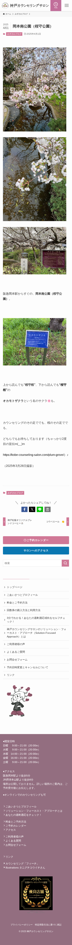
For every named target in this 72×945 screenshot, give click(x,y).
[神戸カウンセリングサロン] (25, 5)
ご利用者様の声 (16, 644)
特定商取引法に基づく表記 (48, 924)
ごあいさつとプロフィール (22, 594)
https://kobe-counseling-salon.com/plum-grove (33, 454)
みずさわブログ (14, 34)
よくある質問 (13, 840)
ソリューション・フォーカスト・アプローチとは (34, 810)
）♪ (66, 454)
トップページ (14, 587)
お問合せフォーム (17, 659)
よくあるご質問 (16, 651)
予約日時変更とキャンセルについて (27, 667)
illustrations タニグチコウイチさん (25, 867)
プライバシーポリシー (22, 924)
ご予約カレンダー (16, 825)
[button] (24, 509)
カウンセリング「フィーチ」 (22, 863)
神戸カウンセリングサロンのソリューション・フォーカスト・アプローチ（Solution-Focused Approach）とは (36, 633)
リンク (11, 674)
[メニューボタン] (66, 5)
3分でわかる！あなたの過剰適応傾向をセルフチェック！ (36, 619)
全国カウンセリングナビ (36, 911)
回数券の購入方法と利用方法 (23, 610)
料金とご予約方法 (17, 602)
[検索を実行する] (65, 563)
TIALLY (31, 912)
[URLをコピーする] (47, 509)
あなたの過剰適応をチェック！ (24, 814)
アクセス (11, 829)
